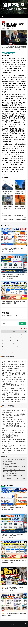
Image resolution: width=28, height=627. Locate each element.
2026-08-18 (9, 251)
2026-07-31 (9, 564)
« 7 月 (13, 352)
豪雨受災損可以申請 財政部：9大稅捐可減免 (14, 419)
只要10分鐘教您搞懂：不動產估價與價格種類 (14, 478)
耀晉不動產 (14, 5)
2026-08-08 (9, 278)
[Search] (25, 15)
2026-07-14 (9, 590)
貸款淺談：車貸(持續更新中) (10, 473)
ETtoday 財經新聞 (8, 406)
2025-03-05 (9, 28)
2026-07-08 (9, 617)
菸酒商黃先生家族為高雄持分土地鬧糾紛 (12, 214)
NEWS (3, 22)
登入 (10, 316)
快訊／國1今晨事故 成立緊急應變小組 (12, 377)
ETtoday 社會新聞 (8, 357)
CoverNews (21, 623)
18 (6, 343)
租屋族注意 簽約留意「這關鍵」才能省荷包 (15, 218)
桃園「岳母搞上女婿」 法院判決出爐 (11, 370)
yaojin (4, 28)
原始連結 (5, 174)
